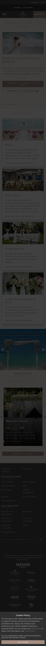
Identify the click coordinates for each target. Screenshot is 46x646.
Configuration (36, 629)
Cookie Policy (30, 631)
